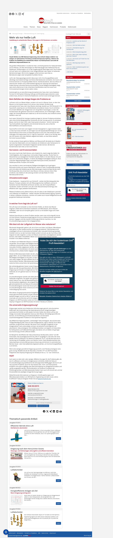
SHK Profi (57, 271)
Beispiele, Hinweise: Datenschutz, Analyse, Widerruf (56, 296)
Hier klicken (58, 281)
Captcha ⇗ (65, 282)
